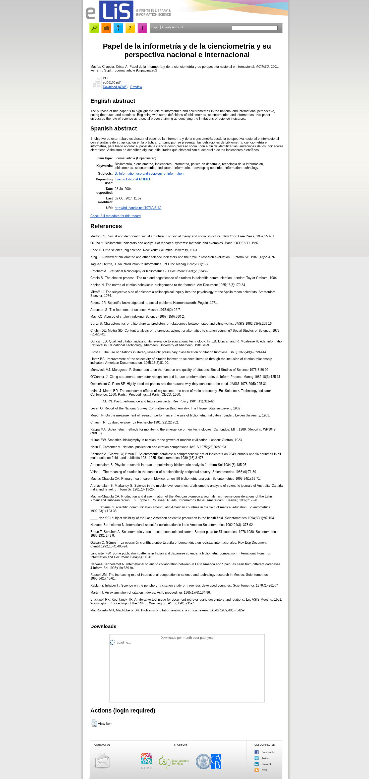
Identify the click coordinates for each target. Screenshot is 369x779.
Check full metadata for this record (115, 216)
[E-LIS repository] (128, 21)
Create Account (172, 27)
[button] (94, 723)
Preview (136, 87)
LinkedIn (266, 764)
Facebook (267, 752)
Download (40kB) (115, 87)
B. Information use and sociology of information (149, 173)
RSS (264, 770)
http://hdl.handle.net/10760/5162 (138, 208)
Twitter (265, 758)
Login (155, 27)
